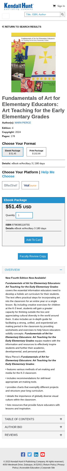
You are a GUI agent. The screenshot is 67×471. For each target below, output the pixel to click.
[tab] (12, 151)
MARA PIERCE (22, 122)
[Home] (18, 6)
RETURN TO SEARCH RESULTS (22, 26)
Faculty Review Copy (33, 256)
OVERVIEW (12, 269)
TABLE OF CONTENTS (19, 419)
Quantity (10, 215)
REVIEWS (11, 434)
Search (62, 14)
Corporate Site (48, 468)
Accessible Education (30, 468)
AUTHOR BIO (13, 427)
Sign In (61, 6)
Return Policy (49, 464)
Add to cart (33, 239)
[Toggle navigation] (6, 16)
